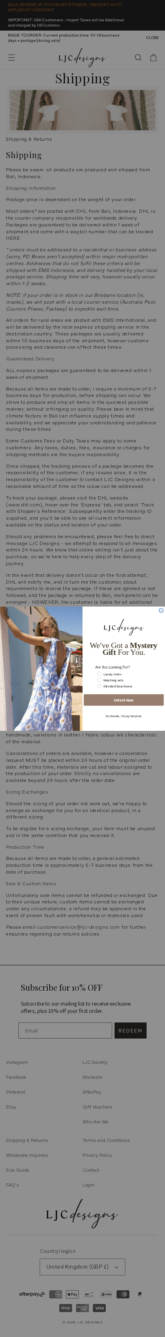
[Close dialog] (161, 610)
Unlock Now (124, 699)
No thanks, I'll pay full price (123, 716)
